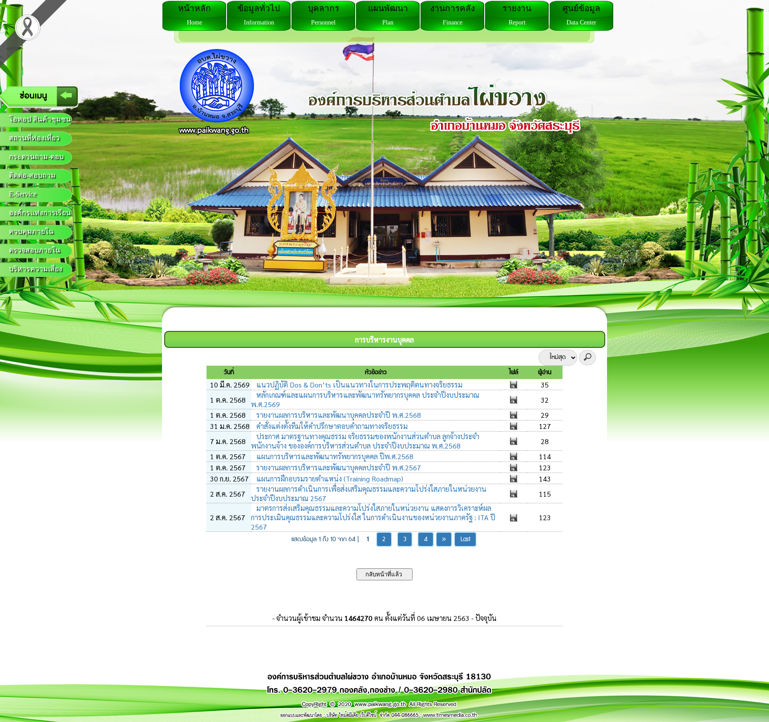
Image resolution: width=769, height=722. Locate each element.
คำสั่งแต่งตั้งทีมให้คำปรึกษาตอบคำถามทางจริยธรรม (331, 426)
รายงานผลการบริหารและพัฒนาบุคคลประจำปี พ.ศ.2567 (338, 467)
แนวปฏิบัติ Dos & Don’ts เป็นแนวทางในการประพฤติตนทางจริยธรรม (358, 384)
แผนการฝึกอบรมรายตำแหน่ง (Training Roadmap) (329, 478)
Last (465, 539)
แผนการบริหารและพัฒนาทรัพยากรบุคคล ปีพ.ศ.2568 (334, 456)
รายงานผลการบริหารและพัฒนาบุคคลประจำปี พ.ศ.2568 (338, 415)
